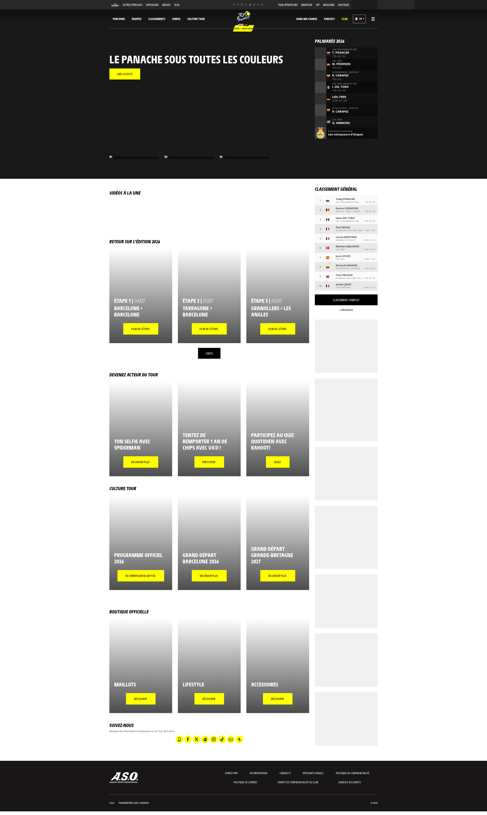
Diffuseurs (152, 4)
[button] (359, 19)
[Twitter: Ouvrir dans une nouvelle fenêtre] (238, 5)
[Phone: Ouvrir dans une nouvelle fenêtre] (246, 5)
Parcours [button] (119, 19)
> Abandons (346, 309)
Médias (166, 4)
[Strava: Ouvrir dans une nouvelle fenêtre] (258, 5)
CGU (111, 803)
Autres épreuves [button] (132, 4)
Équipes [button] (137, 19)
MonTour (306, 4)
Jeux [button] (176, 4)
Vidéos (176, 19)
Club (345, 19)
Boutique (343, 4)
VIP (317, 4)
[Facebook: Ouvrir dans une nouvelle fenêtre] (234, 5)
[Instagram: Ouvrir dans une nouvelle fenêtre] (242, 5)
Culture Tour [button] (196, 19)
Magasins (328, 4)
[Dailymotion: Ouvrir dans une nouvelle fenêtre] (250, 5)
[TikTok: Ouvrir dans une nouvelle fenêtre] (254, 5)
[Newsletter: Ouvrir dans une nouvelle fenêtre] (262, 5)
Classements (156, 19)
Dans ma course (306, 19)
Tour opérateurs (288, 4)
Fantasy (329, 19)
